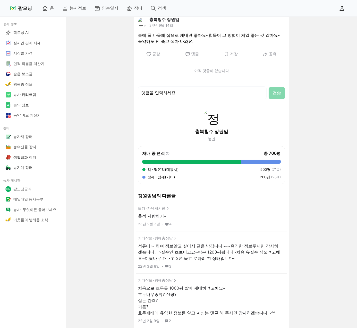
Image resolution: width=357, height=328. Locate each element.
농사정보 (78, 8)
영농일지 (110, 8)
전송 (277, 93)
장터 (138, 8)
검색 (162, 8)
